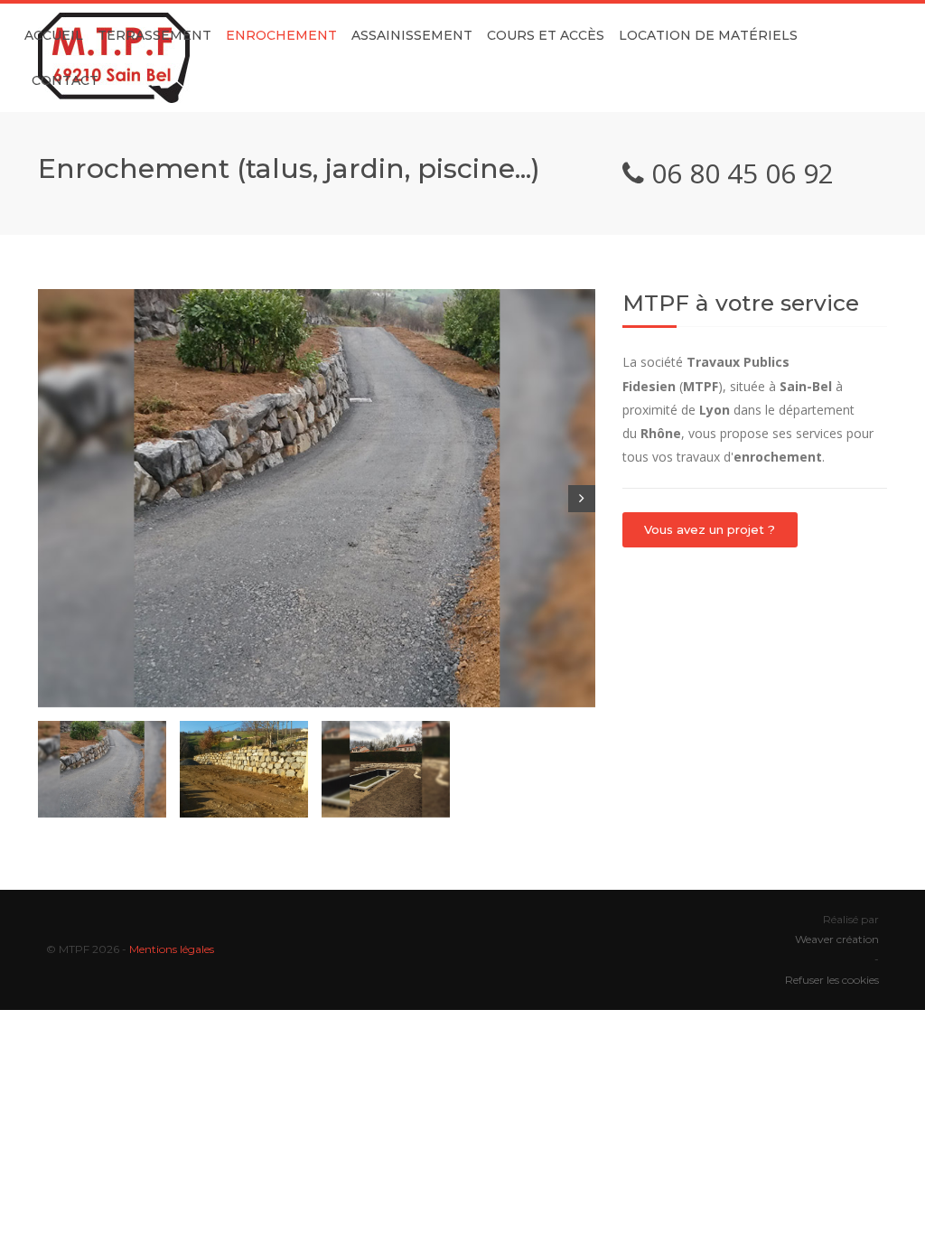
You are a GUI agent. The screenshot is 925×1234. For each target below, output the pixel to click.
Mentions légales (171, 949)
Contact (65, 80)
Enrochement (281, 35)
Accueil (53, 35)
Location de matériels (708, 35)
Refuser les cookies (832, 979)
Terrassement (154, 35)
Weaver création (837, 939)
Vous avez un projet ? (709, 529)
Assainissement (411, 35)
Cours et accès (545, 35)
